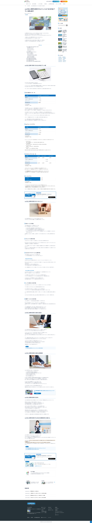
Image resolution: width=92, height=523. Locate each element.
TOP (25, 5)
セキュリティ (60, 59)
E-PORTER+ (56, 508)
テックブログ (60, 61)
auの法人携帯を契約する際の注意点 (31, 58)
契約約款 (56, 507)
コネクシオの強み (43, 508)
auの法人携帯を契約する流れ (30, 60)
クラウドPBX (60, 60)
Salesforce (65, 60)
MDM (64, 59)
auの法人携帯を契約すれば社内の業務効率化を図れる (33, 61)
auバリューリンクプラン (30, 48)
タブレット (65, 61)
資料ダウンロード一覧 (56, 1)
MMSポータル (56, 514)
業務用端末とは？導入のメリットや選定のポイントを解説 (37, 495)
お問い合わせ (64, 1)
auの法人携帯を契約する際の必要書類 (31, 59)
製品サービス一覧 (43, 507)
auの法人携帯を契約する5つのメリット (31, 51)
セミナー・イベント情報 (43, 512)
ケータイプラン (29, 50)
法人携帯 (27, 14)
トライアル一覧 (49, 508)
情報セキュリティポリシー (44, 517)
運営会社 (28, 517)
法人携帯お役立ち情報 (43, 511)
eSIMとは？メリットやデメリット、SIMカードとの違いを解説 (38, 497)
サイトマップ (49, 517)
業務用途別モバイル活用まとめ (34, 491)
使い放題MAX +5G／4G (30, 47)
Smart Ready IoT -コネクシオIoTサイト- (59, 512)
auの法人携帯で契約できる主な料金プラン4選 (32, 46)
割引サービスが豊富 (30, 52)
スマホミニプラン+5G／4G (30, 49)
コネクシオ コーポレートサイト (58, 511)
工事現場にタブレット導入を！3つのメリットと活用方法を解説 (38, 493)
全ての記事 (28, 5)
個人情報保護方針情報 (37, 517)
